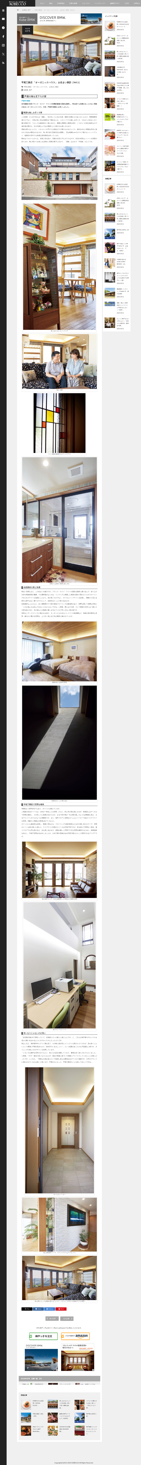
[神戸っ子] (17, 3)
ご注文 (126, 3)
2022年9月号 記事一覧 (30, 1379)
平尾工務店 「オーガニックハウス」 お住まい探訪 (41, 87)
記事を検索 (73, 3)
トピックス (86, 3)
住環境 (25, 90)
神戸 (30, 90)
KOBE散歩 (61, 3)
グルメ (42, 3)
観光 (50, 3)
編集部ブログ (114, 3)
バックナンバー (100, 3)
